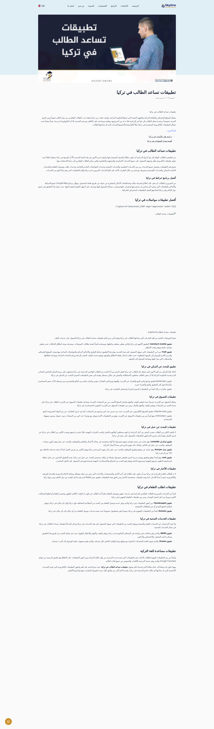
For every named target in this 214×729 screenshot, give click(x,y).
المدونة (91, 5)
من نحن (81, 5)
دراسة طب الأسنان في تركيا (160, 136)
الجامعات (124, 5)
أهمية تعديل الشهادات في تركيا (159, 141)
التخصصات (102, 5)
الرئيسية (135, 5)
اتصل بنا (70, 5)
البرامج (114, 5)
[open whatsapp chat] (8, 721)
